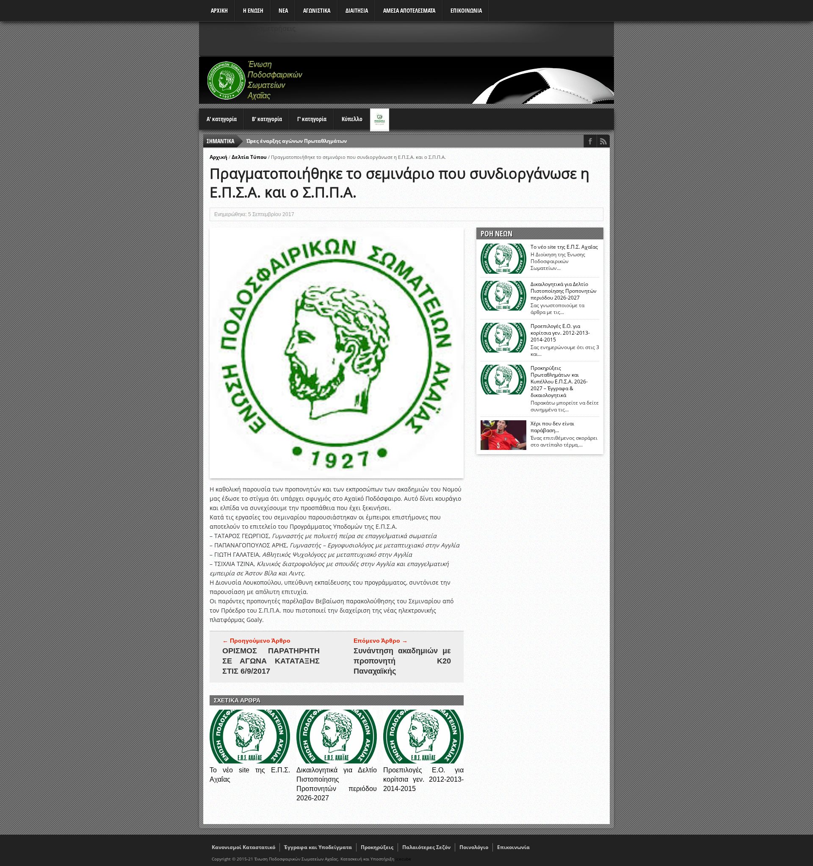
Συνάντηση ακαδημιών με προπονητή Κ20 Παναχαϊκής (402, 661)
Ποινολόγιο (473, 847)
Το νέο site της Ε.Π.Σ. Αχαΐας (564, 247)
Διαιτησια (357, 10)
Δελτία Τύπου (249, 157)
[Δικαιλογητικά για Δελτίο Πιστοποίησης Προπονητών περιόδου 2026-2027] (336, 761)
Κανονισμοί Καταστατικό (243, 847)
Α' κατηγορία (222, 119)
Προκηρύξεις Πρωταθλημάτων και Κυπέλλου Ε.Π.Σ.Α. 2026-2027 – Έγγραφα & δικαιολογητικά (559, 382)
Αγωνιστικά (316, 10)
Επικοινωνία (513, 847)
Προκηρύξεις (377, 847)
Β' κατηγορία (267, 119)
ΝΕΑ (283, 10)
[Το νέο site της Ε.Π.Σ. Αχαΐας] (250, 761)
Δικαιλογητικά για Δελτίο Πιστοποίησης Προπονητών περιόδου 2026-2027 (564, 291)
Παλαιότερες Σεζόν (426, 847)
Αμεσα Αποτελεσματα (409, 10)
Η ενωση (253, 10)
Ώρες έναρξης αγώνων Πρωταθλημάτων (296, 140)
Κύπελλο (352, 119)
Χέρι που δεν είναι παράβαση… (552, 427)
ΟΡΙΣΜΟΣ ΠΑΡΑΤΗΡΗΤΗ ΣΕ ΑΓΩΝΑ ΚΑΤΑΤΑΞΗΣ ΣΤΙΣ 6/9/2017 (271, 661)
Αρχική (218, 157)
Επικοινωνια (466, 10)
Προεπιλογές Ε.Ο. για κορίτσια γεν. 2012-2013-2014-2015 (423, 779)
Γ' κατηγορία (311, 119)
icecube (403, 859)
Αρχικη (219, 10)
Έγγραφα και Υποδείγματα (318, 847)
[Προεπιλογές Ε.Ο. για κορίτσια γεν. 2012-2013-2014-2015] (423, 761)
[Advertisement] (460, 80)
